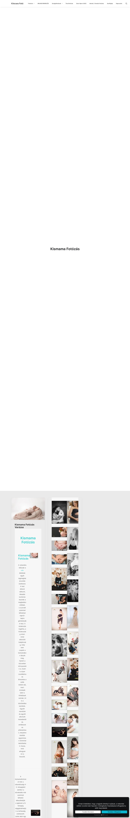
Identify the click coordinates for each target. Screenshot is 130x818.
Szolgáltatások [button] (56, 3)
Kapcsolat (119, 3)
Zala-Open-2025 (81, 3)
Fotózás (30, 3)
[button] (127, 3)
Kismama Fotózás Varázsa (24, 526)
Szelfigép (110, 3)
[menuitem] (31, 3)
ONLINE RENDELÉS (43, 3)
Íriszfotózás (69, 3)
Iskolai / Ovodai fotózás (96, 3)
